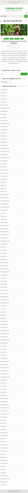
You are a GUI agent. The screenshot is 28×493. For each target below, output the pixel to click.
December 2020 (5, 197)
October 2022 (5, 154)
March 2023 (4, 142)
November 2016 (5, 333)
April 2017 (4, 318)
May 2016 (4, 352)
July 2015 (4, 383)
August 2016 (5, 343)
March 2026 (4, 102)
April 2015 (4, 392)
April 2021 (4, 188)
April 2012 (4, 457)
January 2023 (5, 145)
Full (22, 38)
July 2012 (4, 454)
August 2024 (5, 120)
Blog (11, 38)
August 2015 (5, 380)
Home (4, 1)
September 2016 (6, 340)
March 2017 (4, 321)
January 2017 (5, 327)
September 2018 (6, 272)
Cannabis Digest (14, 8)
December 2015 (5, 367)
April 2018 (4, 287)
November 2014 (5, 408)
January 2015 (5, 401)
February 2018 (5, 293)
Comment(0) (16, 48)
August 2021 (5, 179)
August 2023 (5, 130)
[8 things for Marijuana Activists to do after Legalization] (14, 30)
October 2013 (5, 435)
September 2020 (6, 207)
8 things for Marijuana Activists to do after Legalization (14, 42)
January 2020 (5, 228)
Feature (8, 1)
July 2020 (4, 213)
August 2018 (5, 275)
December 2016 (5, 330)
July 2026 (4, 92)
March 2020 (4, 222)
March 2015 (4, 395)
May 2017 (4, 315)
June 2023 (4, 133)
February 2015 (5, 398)
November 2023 (5, 123)
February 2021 (5, 194)
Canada (19, 1)
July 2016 (4, 346)
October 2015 (5, 374)
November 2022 (5, 151)
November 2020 (5, 201)
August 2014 (5, 417)
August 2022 (5, 160)
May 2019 (4, 253)
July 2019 (4, 247)
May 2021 (4, 185)
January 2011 (5, 475)
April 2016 (4, 355)
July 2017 (4, 309)
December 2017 (5, 299)
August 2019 (5, 244)
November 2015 (5, 370)
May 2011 (4, 469)
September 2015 (6, 377)
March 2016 (4, 358)
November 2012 (5, 448)
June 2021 (4, 182)
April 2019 (4, 256)
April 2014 (4, 429)
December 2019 (5, 231)
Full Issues (14, 1)
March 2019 (4, 259)
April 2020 (4, 219)
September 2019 (6, 241)
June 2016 (4, 349)
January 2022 (5, 176)
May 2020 (4, 216)
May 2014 (4, 426)
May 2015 (4, 389)
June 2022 (4, 164)
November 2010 (5, 479)
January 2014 (5, 432)
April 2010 (4, 485)
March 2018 (4, 290)
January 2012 (5, 460)
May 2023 (4, 136)
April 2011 (4, 472)
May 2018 (4, 284)
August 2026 (5, 89)
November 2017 (5, 303)
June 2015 (4, 386)
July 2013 (4, 438)
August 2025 (5, 111)
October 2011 (5, 463)
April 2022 (4, 167)
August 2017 (5, 306)
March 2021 (4, 191)
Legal (12, 3)
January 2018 (5, 296)
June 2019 (4, 250)
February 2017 (5, 324)
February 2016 (5, 361)
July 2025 (4, 114)
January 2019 (5, 265)
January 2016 (5, 364)
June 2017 (4, 312)
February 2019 (5, 262)
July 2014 (4, 420)
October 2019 (5, 238)
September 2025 (6, 108)
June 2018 (4, 281)
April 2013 (4, 442)
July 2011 (4, 466)
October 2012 (5, 451)
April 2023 (4, 139)
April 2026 (4, 99)
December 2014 (5, 404)
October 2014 (5, 411)
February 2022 (5, 173)
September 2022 (6, 157)
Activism (6, 38)
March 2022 (4, 170)
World (16, 3)
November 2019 (5, 235)
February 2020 (5, 225)
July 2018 (4, 278)
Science (23, 1)
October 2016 (5, 336)
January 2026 (5, 105)
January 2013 (5, 445)
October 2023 (5, 126)
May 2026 (4, 96)
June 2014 (4, 423)
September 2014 (6, 414)
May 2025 (4, 117)
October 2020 (5, 204)
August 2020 (5, 210)
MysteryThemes (16, 491)
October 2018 (5, 269)
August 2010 (5, 482)
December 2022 (5, 148)
